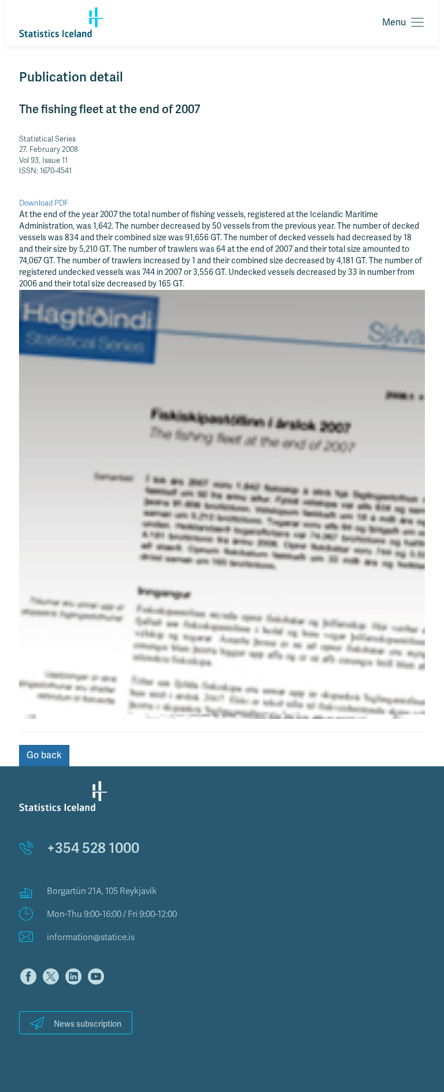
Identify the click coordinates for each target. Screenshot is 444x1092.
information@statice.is (91, 937)
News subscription (87, 1024)
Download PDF (43, 203)
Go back (44, 755)
